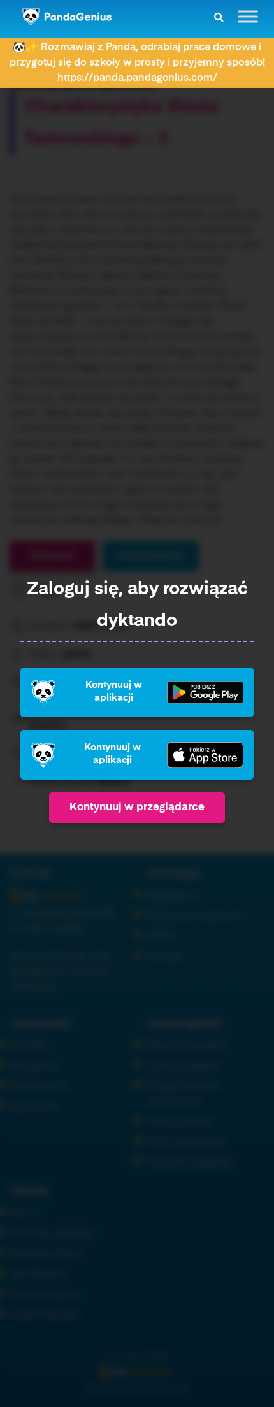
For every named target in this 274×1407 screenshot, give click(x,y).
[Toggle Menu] (248, 16)
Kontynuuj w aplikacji (113, 691)
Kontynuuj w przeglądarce (137, 807)
